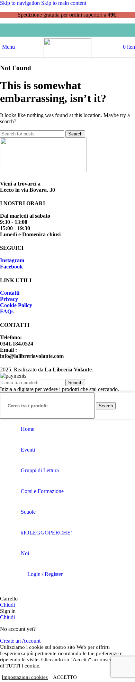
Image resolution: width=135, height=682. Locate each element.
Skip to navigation (20, 3)
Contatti (9, 293)
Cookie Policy (16, 305)
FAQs (7, 311)
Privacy (9, 299)
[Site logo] (67, 57)
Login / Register (45, 574)
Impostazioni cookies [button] (25, 677)
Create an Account (20, 641)
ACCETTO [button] (65, 677)
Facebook (11, 266)
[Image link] (43, 170)
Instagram (12, 260)
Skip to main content (63, 3)
